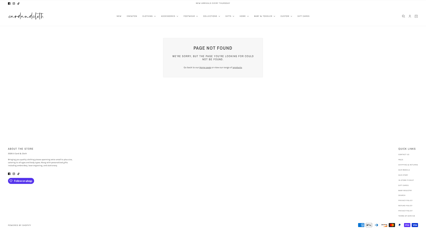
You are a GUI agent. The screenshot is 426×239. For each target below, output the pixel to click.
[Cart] (416, 16)
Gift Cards (403, 185)
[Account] (410, 16)
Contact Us (403, 155)
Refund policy (405, 206)
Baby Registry (405, 191)
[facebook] (9, 3)
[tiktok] (18, 3)
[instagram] (13, 3)
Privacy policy (405, 211)
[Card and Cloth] (26, 16)
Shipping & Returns (408, 165)
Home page (205, 67)
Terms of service (406, 216)
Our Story (403, 175)
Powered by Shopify (19, 225)
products (237, 67)
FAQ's (400, 160)
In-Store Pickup (406, 180)
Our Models (404, 170)
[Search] (403, 16)
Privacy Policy (405, 200)
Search (402, 195)
